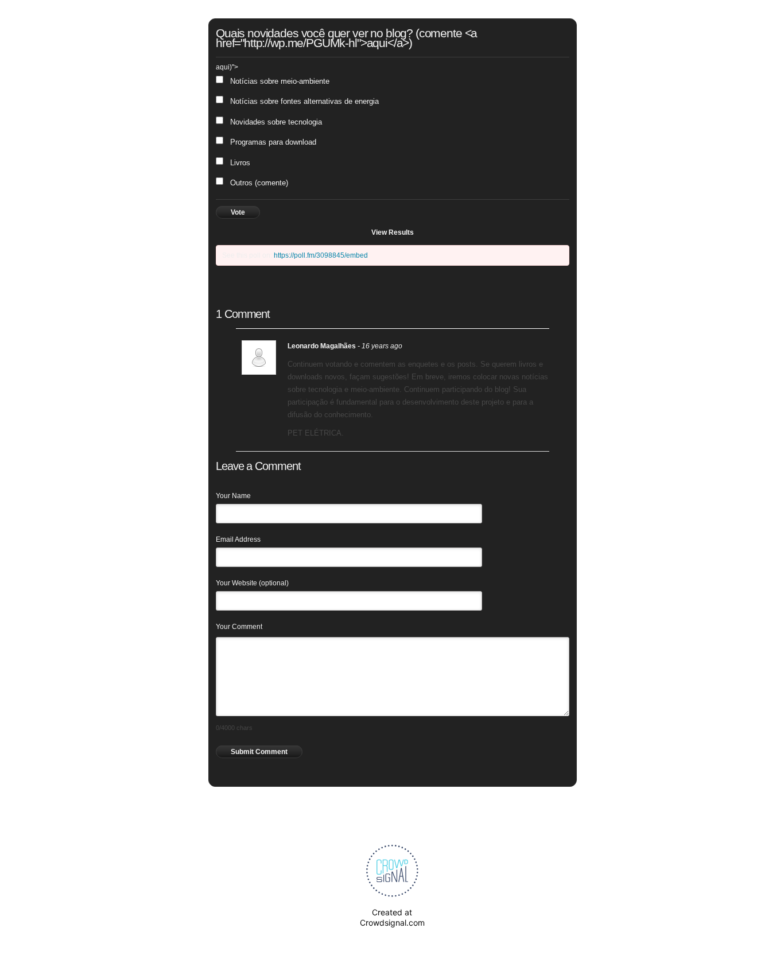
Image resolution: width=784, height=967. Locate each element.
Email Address (238, 539)
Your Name (233, 496)
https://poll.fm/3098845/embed (321, 255)
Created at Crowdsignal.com (392, 917)
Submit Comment (259, 752)
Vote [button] (238, 212)
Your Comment (239, 627)
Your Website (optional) (252, 583)
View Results (392, 232)
